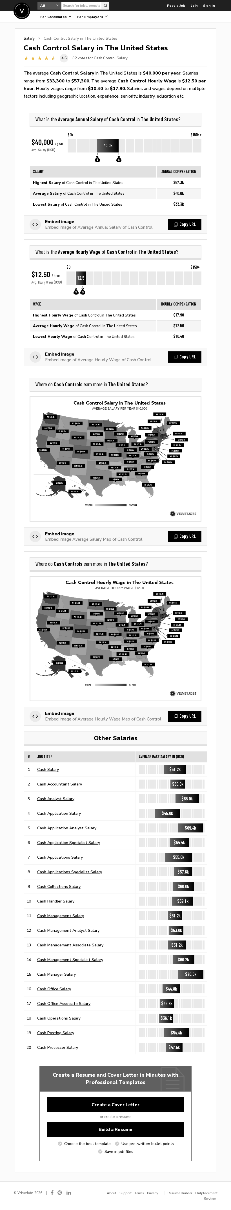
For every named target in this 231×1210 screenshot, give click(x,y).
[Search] (105, 6)
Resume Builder (180, 1193)
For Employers (90, 17)
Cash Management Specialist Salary (70, 959)
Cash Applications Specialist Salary (69, 872)
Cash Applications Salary (60, 857)
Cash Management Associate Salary (70, 945)
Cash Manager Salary (56, 974)
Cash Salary (48, 769)
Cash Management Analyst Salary (68, 930)
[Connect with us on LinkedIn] (69, 1193)
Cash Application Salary (59, 813)
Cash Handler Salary (55, 901)
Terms (139, 1193)
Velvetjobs (22, 11)
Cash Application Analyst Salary (66, 828)
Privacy (152, 1193)
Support (125, 1193)
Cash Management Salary (60, 915)
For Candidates (54, 17)
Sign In (209, 6)
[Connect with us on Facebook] (52, 1193)
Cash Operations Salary (59, 1018)
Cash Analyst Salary (55, 798)
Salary (29, 38)
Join (194, 6)
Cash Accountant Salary (59, 784)
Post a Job (176, 6)
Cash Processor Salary (57, 1047)
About (111, 1193)
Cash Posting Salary (55, 1033)
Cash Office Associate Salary (63, 1003)
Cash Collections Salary (59, 886)
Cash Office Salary (54, 989)
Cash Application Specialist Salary (68, 842)
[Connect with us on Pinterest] (60, 1193)
